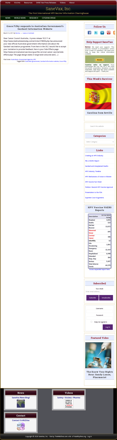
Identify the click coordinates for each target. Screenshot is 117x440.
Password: (99, 315)
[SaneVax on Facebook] (89, 34)
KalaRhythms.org (80, 436)
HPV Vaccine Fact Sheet (93, 182)
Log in (89, 436)
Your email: (99, 289)
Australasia (14, 59)
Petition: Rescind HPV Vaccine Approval (99, 187)
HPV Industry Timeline (93, 171)
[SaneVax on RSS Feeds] (113, 34)
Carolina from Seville (99, 112)
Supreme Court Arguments (94, 198)
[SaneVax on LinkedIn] (101, 34)
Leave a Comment (28, 33)
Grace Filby (62, 61)
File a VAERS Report (92, 161)
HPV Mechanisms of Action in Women (98, 177)
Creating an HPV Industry (94, 156)
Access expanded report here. (99, 269)
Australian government (32, 61)
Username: (99, 308)
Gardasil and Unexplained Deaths (96, 166)
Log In (107, 327)
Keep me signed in (100, 322)
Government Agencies (26, 59)
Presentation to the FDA (93, 192)
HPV (34, 59)
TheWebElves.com (61, 436)
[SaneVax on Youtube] (107, 34)
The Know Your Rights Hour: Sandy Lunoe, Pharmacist (99, 374)
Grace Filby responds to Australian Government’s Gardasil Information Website (35, 27)
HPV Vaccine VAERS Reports (100, 208)
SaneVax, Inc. (58, 8)
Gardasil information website (49, 61)
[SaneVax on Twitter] (94, 34)
